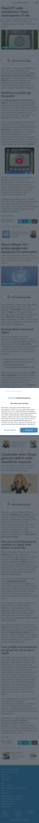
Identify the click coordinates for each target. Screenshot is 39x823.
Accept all (29, 430)
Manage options (10, 430)
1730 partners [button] (13, 407)
